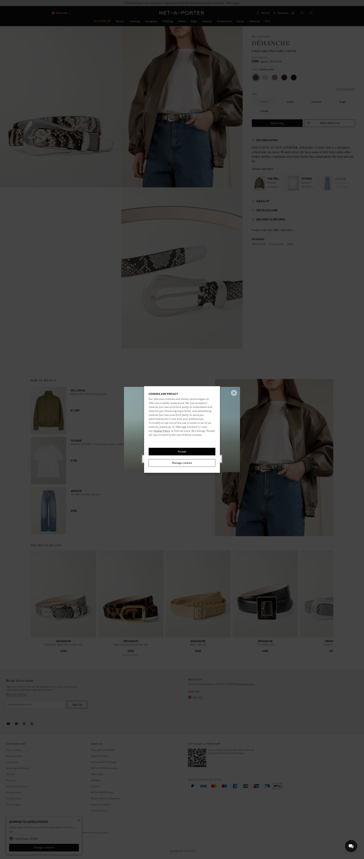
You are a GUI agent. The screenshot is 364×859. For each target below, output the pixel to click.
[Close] (234, 393)
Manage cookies (182, 463)
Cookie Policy (161, 431)
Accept (182, 451)
